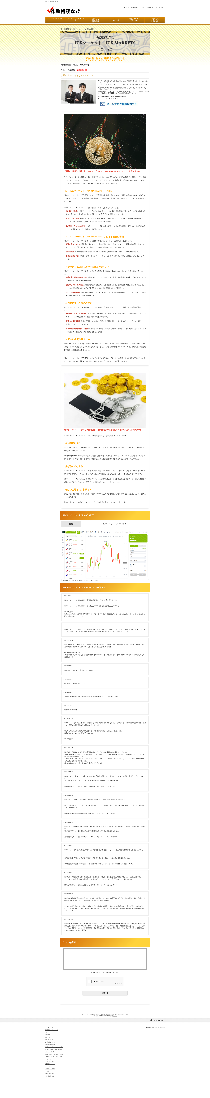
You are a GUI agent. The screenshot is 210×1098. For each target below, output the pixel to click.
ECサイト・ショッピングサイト (75, 19)
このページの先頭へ (157, 1020)
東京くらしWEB (49, 1061)
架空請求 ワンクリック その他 (53, 1056)
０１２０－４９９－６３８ (109, 98)
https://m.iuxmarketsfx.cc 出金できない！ (104, 696)
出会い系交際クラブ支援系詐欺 (154, 20)
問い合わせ (159, 7)
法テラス (47, 1066)
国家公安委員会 (49, 1073)
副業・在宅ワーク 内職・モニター (54, 1054)
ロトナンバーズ (115, 19)
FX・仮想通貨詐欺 (56, 18)
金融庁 (47, 1071)
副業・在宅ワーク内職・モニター (135, 19)
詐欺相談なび (63, 10)
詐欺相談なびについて (137, 7)
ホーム (124, 7)
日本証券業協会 (49, 1076)
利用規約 (150, 7)
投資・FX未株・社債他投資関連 (95, 20)
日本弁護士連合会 (50, 1068)
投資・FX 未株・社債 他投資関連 (54, 1049)
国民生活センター (50, 1064)
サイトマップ (49, 1039)
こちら (115, 1016)
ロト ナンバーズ (49, 1051)
